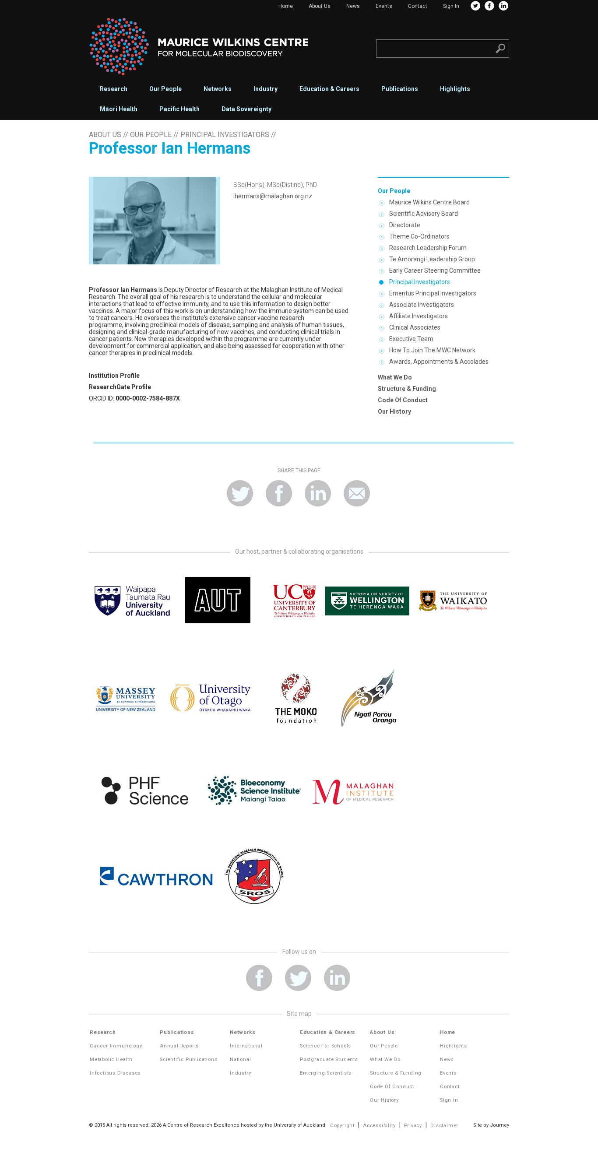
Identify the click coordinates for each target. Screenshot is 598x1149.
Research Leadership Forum (428, 247)
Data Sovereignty (246, 108)
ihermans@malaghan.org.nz (272, 196)
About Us (320, 6)
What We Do (395, 377)
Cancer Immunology (116, 1046)
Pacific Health (179, 108)
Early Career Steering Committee (435, 270)
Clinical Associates (414, 327)
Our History (394, 411)
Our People (165, 88)
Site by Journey (491, 1125)
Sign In (451, 6)
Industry (265, 88)
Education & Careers (329, 88)
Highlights (455, 88)
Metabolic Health (111, 1059)
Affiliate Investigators (418, 316)
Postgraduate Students (329, 1059)
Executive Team (411, 338)
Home (285, 6)
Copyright (342, 1125)
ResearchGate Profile (120, 386)
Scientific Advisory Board (423, 213)
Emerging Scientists (326, 1073)
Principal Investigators (224, 134)
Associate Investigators (421, 304)
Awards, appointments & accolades (439, 361)
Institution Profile (114, 375)
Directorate (404, 224)
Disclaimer (444, 1125)
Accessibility (379, 1125)
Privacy (413, 1125)
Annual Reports (179, 1046)
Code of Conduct (403, 400)
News (353, 6)
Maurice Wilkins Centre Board (429, 202)
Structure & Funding (407, 388)
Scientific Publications (188, 1059)
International (246, 1046)
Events (384, 6)
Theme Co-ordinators (419, 236)
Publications (399, 88)
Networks (218, 88)
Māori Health (118, 108)
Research (113, 88)
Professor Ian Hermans (123, 289)
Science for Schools (325, 1046)
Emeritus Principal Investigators (432, 293)
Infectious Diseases (115, 1073)
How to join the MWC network (432, 350)
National (240, 1059)
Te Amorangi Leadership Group (432, 259)
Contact (417, 6)
